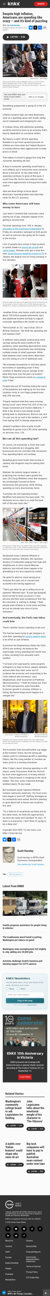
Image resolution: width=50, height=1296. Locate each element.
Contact (8, 1246)
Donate (41, 4)
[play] (4, 1292)
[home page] (14, 5)
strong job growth (30, 247)
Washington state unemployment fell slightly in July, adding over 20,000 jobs (24, 950)
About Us (9, 1241)
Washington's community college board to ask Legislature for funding (14, 1110)
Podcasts (9, 1274)
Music (11, 989)
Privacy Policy (32, 1005)
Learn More (25, 1077)
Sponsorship (31, 1246)
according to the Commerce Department (22, 229)
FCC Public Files (32, 1278)
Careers (29, 1241)
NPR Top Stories (15, 874)
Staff (7, 1252)
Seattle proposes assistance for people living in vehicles (25, 926)
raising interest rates (35, 636)
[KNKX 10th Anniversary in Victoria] (25, 1031)
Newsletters (10, 1280)
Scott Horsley (15, 25)
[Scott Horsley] (9, 855)
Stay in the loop (24, 1000)
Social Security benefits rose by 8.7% (26, 253)
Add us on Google (36, 97)
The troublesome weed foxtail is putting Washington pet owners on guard (22, 938)
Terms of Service (33, 1266)
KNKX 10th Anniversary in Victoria (25, 1055)
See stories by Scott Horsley (30, 864)
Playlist (8, 1269)
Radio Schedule (11, 1263)
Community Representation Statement (32, 1259)
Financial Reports (33, 1252)
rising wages (9, 250)
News (23, 989)
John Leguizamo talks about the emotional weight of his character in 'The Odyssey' (35, 1111)
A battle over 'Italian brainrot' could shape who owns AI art (13, 1150)
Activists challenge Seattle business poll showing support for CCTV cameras (22, 962)
